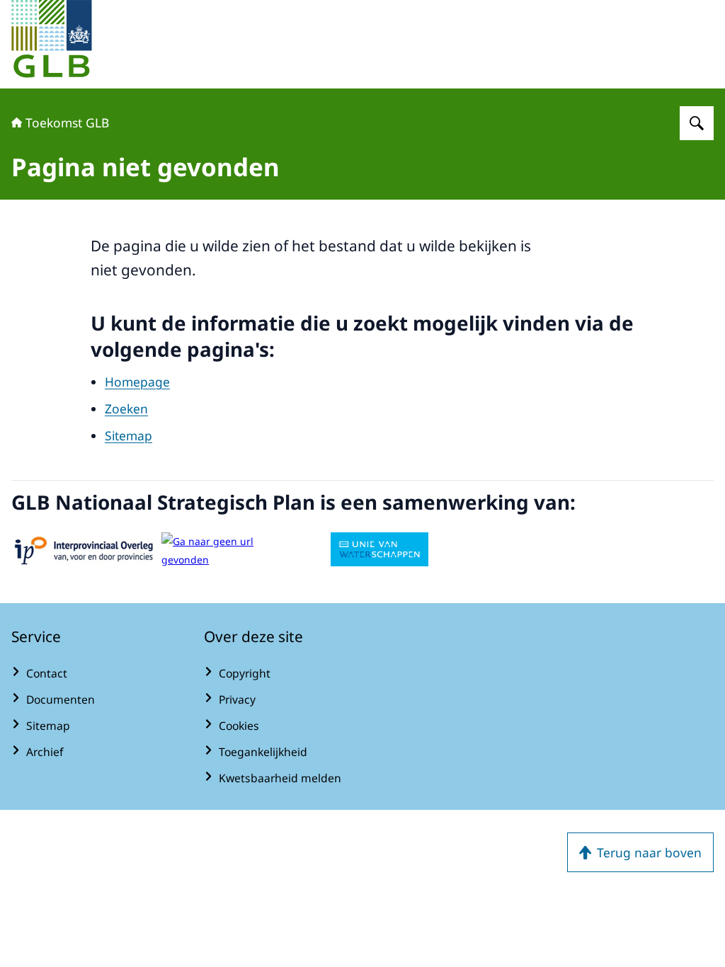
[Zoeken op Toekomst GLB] (697, 123)
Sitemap (128, 435)
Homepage (137, 381)
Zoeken (126, 408)
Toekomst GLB (67, 122)
